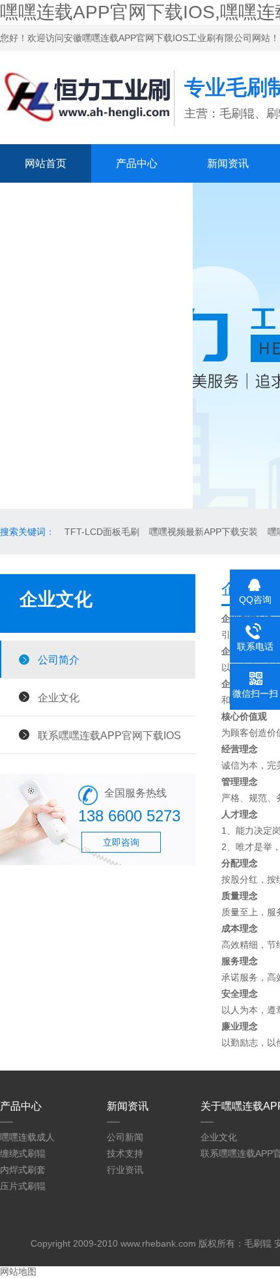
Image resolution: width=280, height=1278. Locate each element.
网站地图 (18, 1271)
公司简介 (58, 659)
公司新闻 (125, 1137)
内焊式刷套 (23, 1169)
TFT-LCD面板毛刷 (101, 531)
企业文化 (58, 697)
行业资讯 (125, 1169)
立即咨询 (121, 842)
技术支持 (125, 1153)
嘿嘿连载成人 (27, 1137)
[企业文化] (87, 130)
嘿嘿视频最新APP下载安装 (203, 531)
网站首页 (45, 163)
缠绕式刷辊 (23, 1153)
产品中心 (137, 163)
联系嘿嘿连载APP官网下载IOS (96, 201)
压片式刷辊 (23, 1186)
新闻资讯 (228, 163)
